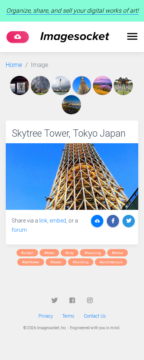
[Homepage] (74, 37)
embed (58, 221)
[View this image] (20, 85)
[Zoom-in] (72, 176)
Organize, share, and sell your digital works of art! (72, 10)
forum (19, 230)
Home (14, 65)
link (43, 221)
